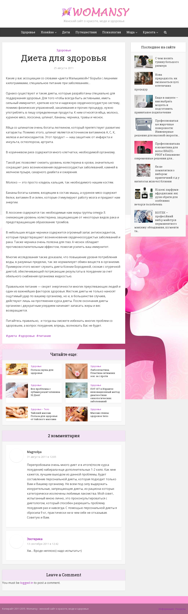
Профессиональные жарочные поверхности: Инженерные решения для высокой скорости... (156, 128)
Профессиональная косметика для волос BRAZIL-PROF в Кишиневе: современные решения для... (157, 151)
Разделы (181, 609)
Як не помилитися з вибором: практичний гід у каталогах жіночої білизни (156, 174)
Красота (149, 32)
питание (45, 336)
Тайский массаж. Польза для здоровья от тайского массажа (44, 416)
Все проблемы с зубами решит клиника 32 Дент (45, 392)
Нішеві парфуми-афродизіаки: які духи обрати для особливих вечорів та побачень (156, 197)
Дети (66, 32)
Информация (166, 609)
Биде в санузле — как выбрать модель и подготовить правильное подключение (156, 105)
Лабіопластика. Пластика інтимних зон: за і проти (102, 373)
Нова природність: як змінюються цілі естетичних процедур (156, 82)
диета (12, 336)
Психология (111, 32)
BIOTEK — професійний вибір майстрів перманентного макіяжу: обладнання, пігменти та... (156, 222)
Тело (46, 409)
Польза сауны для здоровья (42, 371)
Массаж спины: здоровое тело (99, 414)
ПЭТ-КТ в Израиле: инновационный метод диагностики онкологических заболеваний (105, 395)
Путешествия (86, 32)
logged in (26, 583)
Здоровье (28, 32)
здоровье (28, 336)
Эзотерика (34, 539)
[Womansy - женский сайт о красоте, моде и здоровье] (94, 10)
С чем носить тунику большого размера (167, 61)
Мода (130, 32)
